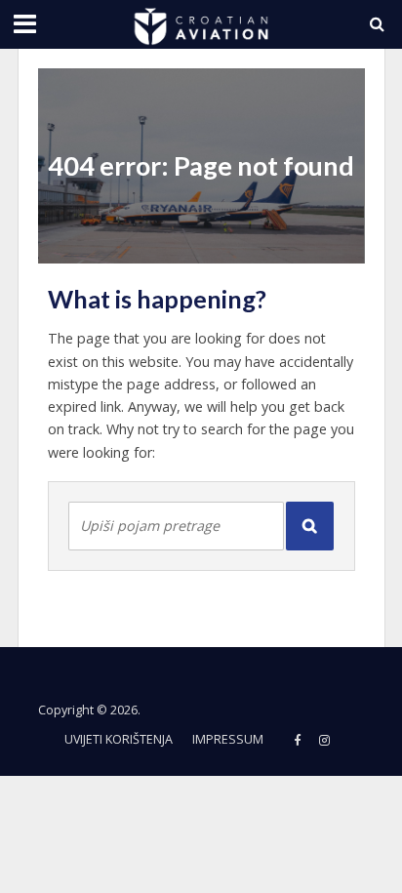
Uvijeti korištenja (118, 739)
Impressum (227, 739)
